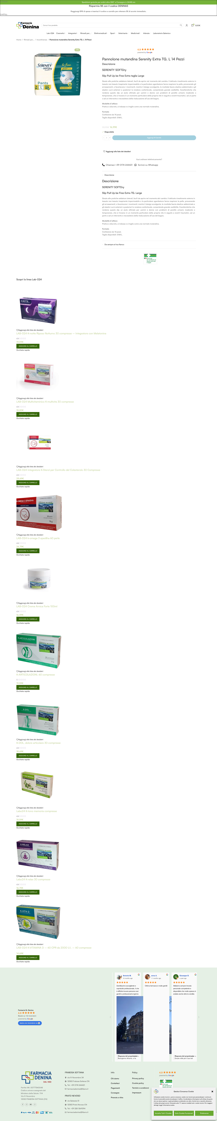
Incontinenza (42, 40)
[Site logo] (27, 25)
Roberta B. (181, 975)
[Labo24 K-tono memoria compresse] (39, 783)
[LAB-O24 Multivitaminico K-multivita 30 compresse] (39, 374)
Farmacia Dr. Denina (25, 1010)
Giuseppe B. (154, 975)
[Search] (181, 25)
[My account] (186, 25)
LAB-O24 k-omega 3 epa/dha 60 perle (38, 538)
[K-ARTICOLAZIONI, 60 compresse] (39, 647)
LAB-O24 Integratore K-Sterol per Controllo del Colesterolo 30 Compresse (58, 469)
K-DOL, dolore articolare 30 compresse (38, 742)
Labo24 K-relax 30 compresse (33, 879)
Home (18, 40)
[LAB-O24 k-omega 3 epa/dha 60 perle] (39, 510)
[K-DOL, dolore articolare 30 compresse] (39, 715)
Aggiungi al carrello (154, 138)
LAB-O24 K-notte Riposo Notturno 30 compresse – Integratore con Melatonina (61, 333)
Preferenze (204, 1113)
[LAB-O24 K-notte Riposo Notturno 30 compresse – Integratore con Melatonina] (39, 306)
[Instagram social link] (26, 1104)
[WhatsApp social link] (35, 1104)
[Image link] (36, 1077)
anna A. (124, 975)
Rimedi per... (29, 40)
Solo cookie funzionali (184, 1113)
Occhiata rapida (23, 350)
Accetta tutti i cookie (163, 1113)
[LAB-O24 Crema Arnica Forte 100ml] (39, 579)
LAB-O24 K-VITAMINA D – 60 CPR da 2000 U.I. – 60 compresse (53, 947)
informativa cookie (168, 1105)
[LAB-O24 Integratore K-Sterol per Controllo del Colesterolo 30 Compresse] (39, 442)
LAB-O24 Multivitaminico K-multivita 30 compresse (45, 401)
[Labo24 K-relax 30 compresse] (39, 852)
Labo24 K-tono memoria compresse (36, 811)
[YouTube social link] (30, 1104)
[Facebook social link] (22, 1104)
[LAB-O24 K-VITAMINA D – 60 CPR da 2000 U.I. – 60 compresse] (39, 920)
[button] (212, 1091)
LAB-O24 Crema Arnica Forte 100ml (36, 606)
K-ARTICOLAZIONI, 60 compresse (35, 674)
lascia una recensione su (29, 1023)
